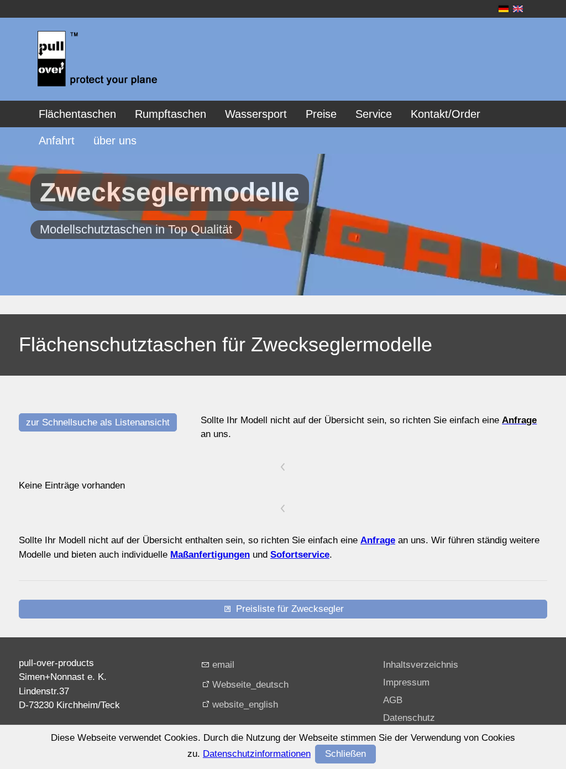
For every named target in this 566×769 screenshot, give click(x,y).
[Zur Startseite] (97, 58)
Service (373, 114)
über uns (115, 140)
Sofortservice (299, 554)
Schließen (345, 754)
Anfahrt (57, 140)
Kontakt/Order (445, 114)
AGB (392, 700)
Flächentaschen (77, 114)
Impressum (406, 682)
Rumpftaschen (170, 114)
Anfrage (377, 540)
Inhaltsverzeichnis (420, 664)
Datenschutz (409, 718)
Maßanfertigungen (210, 554)
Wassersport (256, 114)
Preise (321, 114)
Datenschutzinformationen (257, 754)
